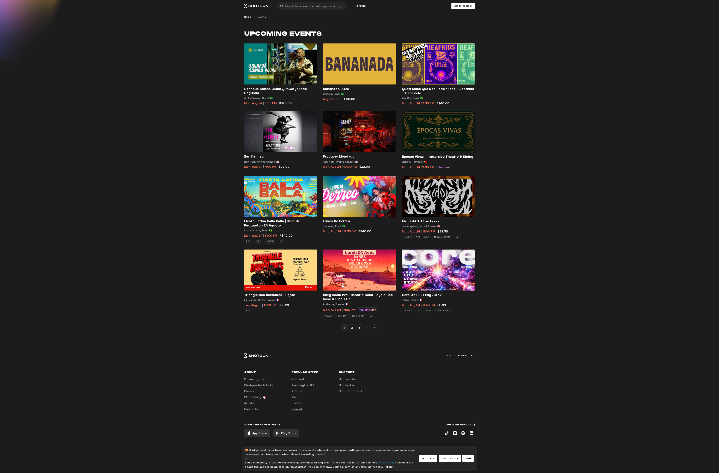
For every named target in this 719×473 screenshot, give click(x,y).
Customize (448, 458)
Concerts (251, 409)
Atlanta (297, 391)
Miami (296, 397)
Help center (347, 379)
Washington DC (303, 385)
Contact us (347, 385)
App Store (259, 433)
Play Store (288, 433)
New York (298, 379)
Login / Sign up (463, 5)
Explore (361, 5)
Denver (297, 403)
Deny (468, 458)
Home (247, 17)
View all (297, 409)
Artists (249, 403)
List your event (457, 355)
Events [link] (261, 17)
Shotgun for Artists (258, 385)
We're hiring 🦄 (255, 397)
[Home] (256, 6)
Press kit (250, 391)
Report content (350, 391)
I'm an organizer (256, 379)
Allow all (428, 458)
